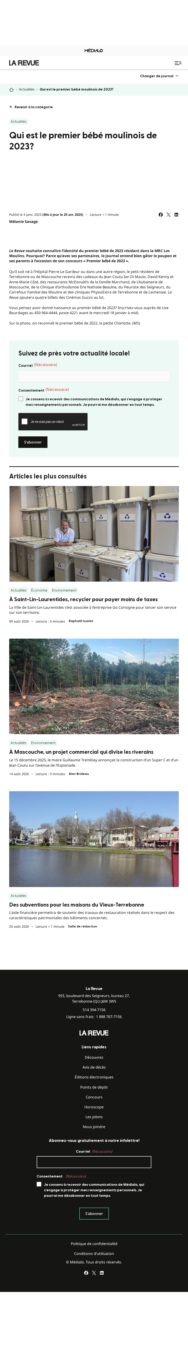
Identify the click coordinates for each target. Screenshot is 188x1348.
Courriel (37, 365)
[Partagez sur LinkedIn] (176, 214)
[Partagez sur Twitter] (168, 214)
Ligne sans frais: (94, 1017)
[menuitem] (159, 76)
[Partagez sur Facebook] (160, 214)
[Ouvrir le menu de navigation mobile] (178, 63)
